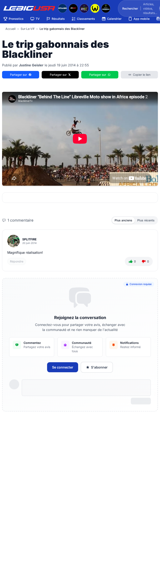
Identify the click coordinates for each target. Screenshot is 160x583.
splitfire (29, 239)
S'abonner (99, 367)
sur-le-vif (27, 28)
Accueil (10, 28)
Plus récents (146, 220)
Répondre (16, 261)
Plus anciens (123, 220)
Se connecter (62, 367)
